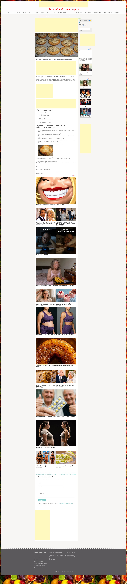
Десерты (24, 12)
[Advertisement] (63, 4)
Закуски (30, 12)
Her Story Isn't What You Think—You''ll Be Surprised (85, 87)
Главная (35, 16)
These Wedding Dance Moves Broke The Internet (85, 106)
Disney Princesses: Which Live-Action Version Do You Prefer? (85, 116)
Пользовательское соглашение (40, 565)
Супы (48, 12)
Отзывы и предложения (39, 561)
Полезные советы (97, 12)
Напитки (36, 12)
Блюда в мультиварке (78, 12)
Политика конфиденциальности (40, 563)
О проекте (36, 559)
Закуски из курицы (45, 16)
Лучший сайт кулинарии (63, 9)
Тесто (70, 12)
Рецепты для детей (62, 12)
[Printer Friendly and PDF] (79, 18)
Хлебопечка (117, 12)
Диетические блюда (108, 12)
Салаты (42, 12)
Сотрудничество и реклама (39, 567)
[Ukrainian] (79, 22)
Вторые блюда (10, 12)
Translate (87, 25)
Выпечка (18, 12)
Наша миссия (37, 557)
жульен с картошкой (60, 171)
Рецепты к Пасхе (88, 12)
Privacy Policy (36, 554)
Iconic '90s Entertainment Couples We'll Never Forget (85, 97)
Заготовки (53, 12)
